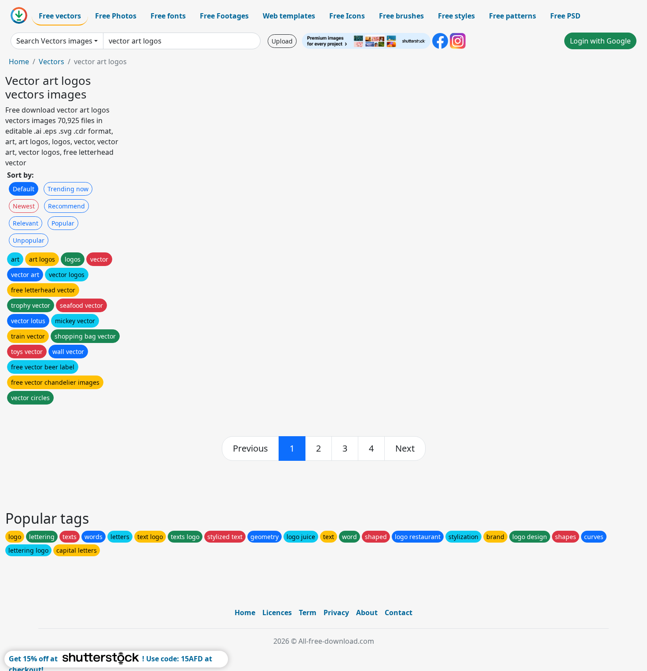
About (367, 612)
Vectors (51, 61)
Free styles (456, 16)
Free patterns (512, 16)
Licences (277, 612)
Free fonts (168, 16)
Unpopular (28, 240)
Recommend (66, 206)
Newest (24, 206)
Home (19, 61)
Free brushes (401, 16)
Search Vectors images (54, 41)
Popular (62, 223)
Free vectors (60, 16)
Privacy (336, 612)
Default (23, 189)
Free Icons (347, 16)
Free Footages (224, 16)
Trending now (68, 189)
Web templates (289, 16)
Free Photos (115, 16)
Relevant (25, 223)
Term (307, 612)
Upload (282, 41)
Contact (398, 612)
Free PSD (565, 16)
